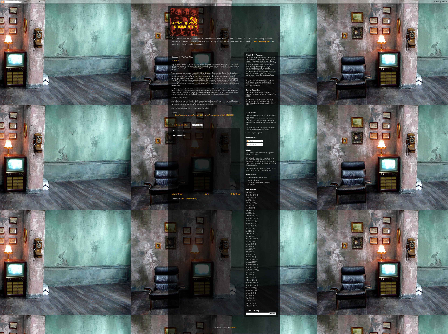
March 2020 (250, 257)
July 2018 (249, 295)
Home (206, 194)
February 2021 (250, 234)
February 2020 (250, 259)
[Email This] (193, 125)
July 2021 (249, 228)
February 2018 (250, 306)
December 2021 (251, 218)
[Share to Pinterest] (202, 125)
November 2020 (251, 239)
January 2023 (250, 203)
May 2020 (249, 252)
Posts (250, 141)
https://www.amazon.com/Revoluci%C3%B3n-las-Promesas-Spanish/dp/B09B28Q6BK (204, 115)
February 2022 (250, 216)
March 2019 (250, 277)
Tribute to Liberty (253, 180)
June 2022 (249, 208)
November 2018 (251, 285)
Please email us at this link (264, 84)
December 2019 (251, 265)
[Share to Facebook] (200, 125)
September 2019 (251, 270)
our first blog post (262, 41)
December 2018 (251, 282)
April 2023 (249, 200)
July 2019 (249, 272)
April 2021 (249, 231)
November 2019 (251, 267)
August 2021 (250, 226)
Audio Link (175, 61)
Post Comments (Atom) (189, 199)
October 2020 (250, 241)
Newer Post (177, 194)
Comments (252, 144)
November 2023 (251, 195)
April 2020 (249, 254)
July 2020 (249, 246)
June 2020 (249, 249)
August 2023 (250, 197)
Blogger (232, 327)
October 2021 (250, 221)
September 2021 (251, 223)
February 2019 (250, 280)
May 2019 (249, 275)
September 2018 (251, 290)
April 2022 (249, 213)
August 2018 (250, 293)
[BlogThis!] (195, 125)
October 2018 (250, 288)
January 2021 (250, 236)
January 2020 (250, 262)
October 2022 (250, 205)
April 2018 (249, 301)
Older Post (235, 194)
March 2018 (250, 303)
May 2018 (249, 298)
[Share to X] (198, 125)
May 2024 (249, 192)
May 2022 (249, 210)
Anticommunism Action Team (257, 177)
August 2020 (250, 244)
